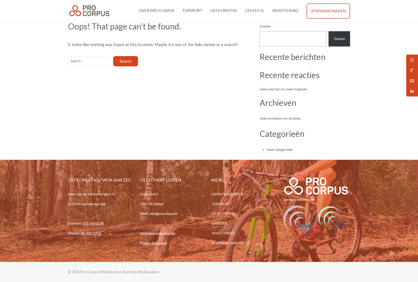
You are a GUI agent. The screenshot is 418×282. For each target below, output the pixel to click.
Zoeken (265, 26)
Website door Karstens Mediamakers (129, 272)
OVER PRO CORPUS (156, 10)
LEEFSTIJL (254, 10)
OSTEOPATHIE (223, 10)
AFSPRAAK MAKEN (328, 11)
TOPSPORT (192, 10)
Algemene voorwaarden (157, 233)
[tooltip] (412, 70)
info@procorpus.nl (163, 213)
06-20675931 (91, 233)
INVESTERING (285, 10)
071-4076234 (93, 223)
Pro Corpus (89, 272)
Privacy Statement (153, 243)
